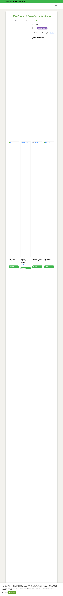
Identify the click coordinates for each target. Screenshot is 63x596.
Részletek (5, 592)
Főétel (52, 33)
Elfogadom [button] (12, 592)
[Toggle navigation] (56, 6)
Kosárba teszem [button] (12, 267)
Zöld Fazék (11, 6)
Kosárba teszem (42, 28)
